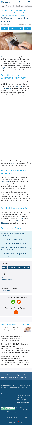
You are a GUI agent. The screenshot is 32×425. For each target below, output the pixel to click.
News (2, 6)
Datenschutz (15, 417)
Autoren (11, 377)
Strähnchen (5, 182)
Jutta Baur (5, 277)
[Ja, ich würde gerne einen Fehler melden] (16, 312)
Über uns (4, 377)
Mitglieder (19, 375)
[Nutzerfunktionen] (24, 2)
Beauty (4, 267)
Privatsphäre (24, 417)
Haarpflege (21, 267)
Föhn (19, 221)
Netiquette (27, 375)
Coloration (19, 86)
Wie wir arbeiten (20, 377)
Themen (8, 6)
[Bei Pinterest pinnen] (19, 28)
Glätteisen (4, 223)
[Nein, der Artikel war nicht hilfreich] (19, 302)
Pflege (3, 68)
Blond (3, 57)
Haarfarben (19, 6)
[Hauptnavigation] (29, 2)
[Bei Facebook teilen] (4, 28)
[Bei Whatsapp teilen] (27, 28)
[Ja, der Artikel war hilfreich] (13, 302)
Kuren (21, 219)
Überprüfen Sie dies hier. (23, 402)
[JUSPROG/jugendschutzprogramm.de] (8, 408)
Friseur (13, 163)
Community (11, 375)
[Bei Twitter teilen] (12, 28)
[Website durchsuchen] (19, 2)
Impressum (7, 417)
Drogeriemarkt (6, 88)
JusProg (16, 413)
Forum (3, 375)
